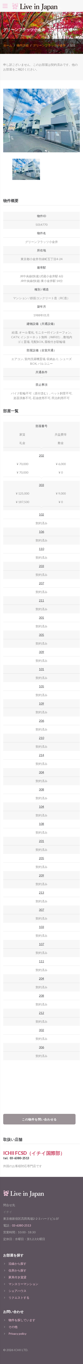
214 (41, 755)
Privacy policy (17, 1333)
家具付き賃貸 (17, 1277)
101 (41, 669)
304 (41, 772)
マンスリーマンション (23, 1284)
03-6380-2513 (19, 1158)
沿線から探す (17, 1263)
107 (41, 944)
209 (41, 875)
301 (41, 617)
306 (41, 1047)
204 (41, 978)
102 (41, 514)
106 (41, 531)
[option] (41, 120)
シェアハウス (17, 1291)
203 (41, 566)
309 (41, 652)
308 (41, 789)
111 (41, 961)
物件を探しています (22, 1320)
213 (41, 892)
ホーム (7, 45)
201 (41, 841)
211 (41, 600)
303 (41, 485)
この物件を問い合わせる (39, 1119)
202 (41, 455)
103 (41, 927)
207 (41, 583)
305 (41, 634)
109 (41, 703)
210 (41, 738)
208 (41, 995)
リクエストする (19, 1297)
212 (41, 1013)
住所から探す (17, 1270)
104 (41, 806)
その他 (13, 1327)
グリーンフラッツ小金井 (49, 45)
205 (41, 858)
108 (41, 824)
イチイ (7, 1212)
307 (41, 909)
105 (41, 686)
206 (41, 720)
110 (41, 549)
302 (41, 1030)
